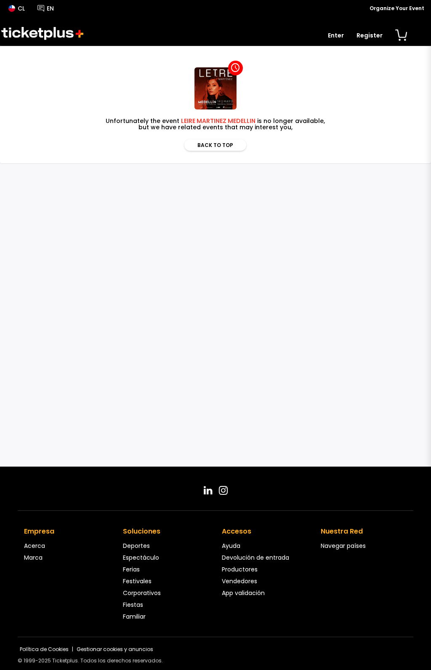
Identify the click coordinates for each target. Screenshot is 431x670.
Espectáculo (141, 557)
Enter (336, 35)
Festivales (137, 581)
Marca (33, 557)
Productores (240, 569)
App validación (243, 593)
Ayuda (231, 546)
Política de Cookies (44, 649)
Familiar (134, 616)
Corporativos (142, 593)
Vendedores (239, 581)
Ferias (131, 569)
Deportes (136, 546)
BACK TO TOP (215, 145)
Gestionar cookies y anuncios (115, 649)
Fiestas (133, 605)
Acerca (34, 546)
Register (370, 35)
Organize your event (397, 8)
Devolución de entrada (255, 557)
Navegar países (343, 546)
